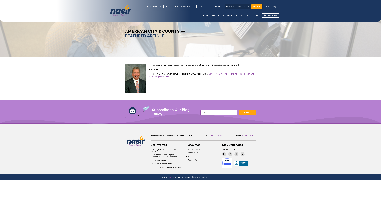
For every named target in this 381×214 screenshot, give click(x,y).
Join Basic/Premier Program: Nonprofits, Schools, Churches (164, 156)
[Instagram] (243, 154)
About (238, 15)
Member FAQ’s (193, 149)
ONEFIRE (215, 177)
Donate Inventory (159, 160)
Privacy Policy (229, 149)
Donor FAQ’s (192, 153)
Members (226, 15)
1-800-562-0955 (249, 136)
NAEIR (171, 177)
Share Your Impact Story (162, 164)
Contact (249, 15)
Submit (247, 112)
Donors (214, 15)
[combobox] (238, 6)
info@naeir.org (217, 136)
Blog (258, 15)
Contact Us (192, 160)
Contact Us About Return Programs (166, 167)
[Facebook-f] (230, 154)
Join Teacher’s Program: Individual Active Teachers (166, 150)
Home (205, 15)
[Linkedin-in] (224, 154)
